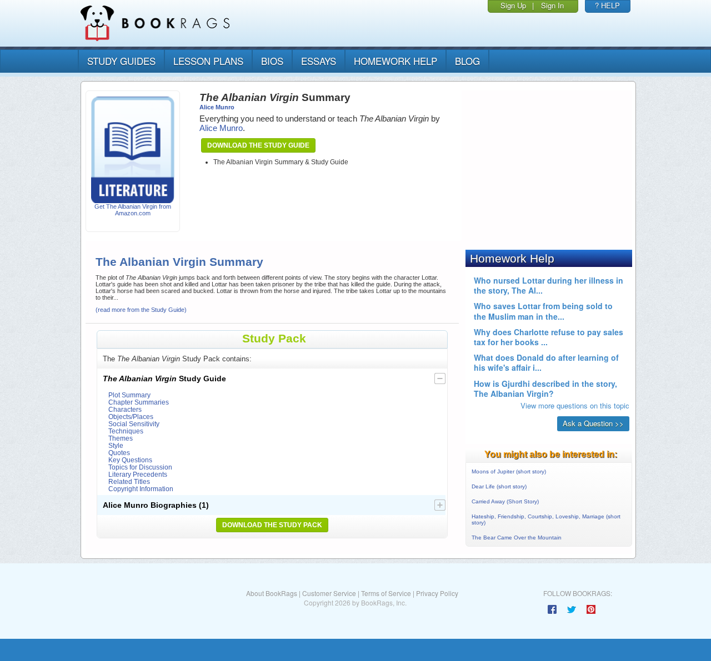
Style (115, 445)
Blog (467, 61)
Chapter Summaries (138, 402)
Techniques (125, 431)
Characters (125, 409)
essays (318, 61)
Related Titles (129, 481)
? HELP (607, 5)
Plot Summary (129, 394)
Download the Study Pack (272, 525)
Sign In (552, 5)
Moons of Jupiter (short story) (509, 471)
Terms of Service (386, 593)
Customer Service (329, 593)
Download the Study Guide (258, 145)
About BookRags (271, 593)
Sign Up (513, 5)
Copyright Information (140, 488)
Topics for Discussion (140, 467)
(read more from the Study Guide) (141, 309)
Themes (120, 438)
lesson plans (208, 61)
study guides (121, 61)
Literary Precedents (137, 474)
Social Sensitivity (133, 423)
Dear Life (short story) (499, 486)
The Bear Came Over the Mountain (517, 537)
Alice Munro (216, 107)
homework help (395, 61)
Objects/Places (130, 416)
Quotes (119, 452)
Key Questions (130, 459)
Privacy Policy (437, 593)
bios (272, 61)
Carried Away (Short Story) (505, 501)
